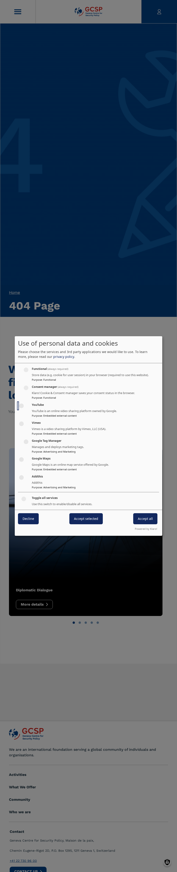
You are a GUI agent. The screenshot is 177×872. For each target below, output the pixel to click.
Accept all (145, 518)
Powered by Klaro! (146, 528)
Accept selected (86, 518)
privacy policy (63, 356)
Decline (28, 518)
